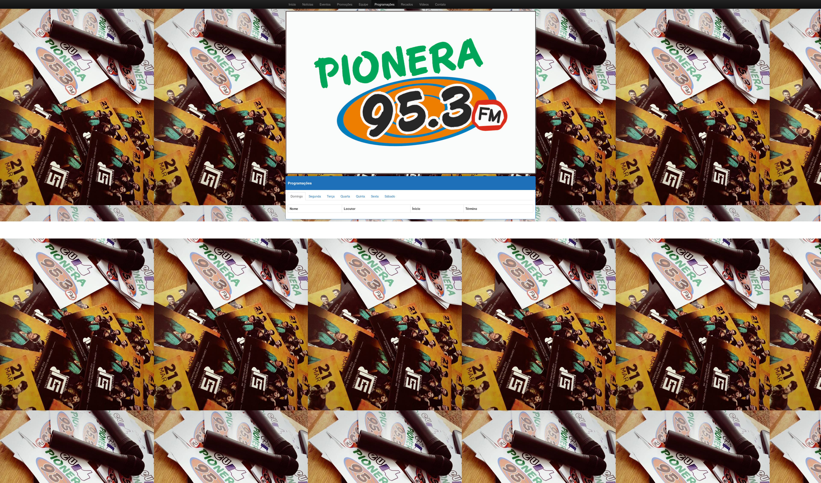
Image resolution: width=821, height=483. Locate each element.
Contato (440, 4)
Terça (331, 196)
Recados (407, 4)
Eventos (325, 4)
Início (292, 4)
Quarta (345, 196)
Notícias (307, 4)
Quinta (360, 196)
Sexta (375, 196)
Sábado (390, 196)
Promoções (344, 4)
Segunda (315, 196)
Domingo (297, 196)
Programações (384, 4)
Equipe (363, 4)
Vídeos (424, 4)
